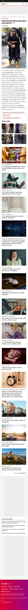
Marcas (21, 589)
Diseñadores (17, 586)
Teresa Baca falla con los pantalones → (11, 117)
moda (7, 593)
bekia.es (3, 593)
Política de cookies (22, 598)
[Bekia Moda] (4, 4)
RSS (2, 600)
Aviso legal (3, 598)
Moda (12, 1)
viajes (21, 594)
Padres (22, 1)
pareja (22, 593)
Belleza (15, 1)
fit (19, 594)
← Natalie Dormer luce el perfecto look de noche (13, 112)
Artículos (10, 586)
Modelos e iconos (5, 591)
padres (18, 593)
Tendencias (4, 586)
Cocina (19, 1)
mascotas (3, 594)
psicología (12, 594)
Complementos (5, 589)
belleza (10, 593)
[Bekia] (3, 1)
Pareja (26, 1)
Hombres (16, 589)
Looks (8, 16)
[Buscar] (23, 4)
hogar (16, 594)
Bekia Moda (4, 16)
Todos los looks (6, 115)
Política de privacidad (12, 598)
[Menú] (26, 4)
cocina (14, 593)
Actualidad (8, 1)
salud (7, 594)
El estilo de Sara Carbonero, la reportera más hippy (13, 533)
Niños (11, 589)
